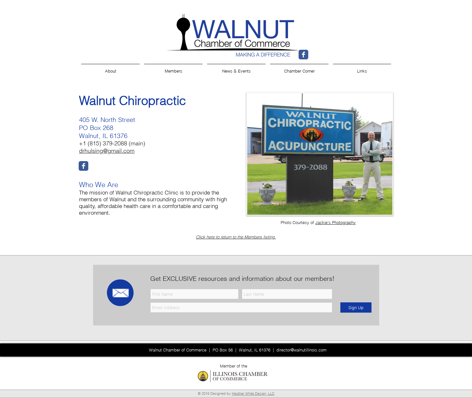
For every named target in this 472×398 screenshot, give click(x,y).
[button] (362, 68)
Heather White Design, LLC (253, 393)
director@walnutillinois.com (301, 349)
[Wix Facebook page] (303, 54)
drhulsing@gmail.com (107, 150)
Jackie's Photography (335, 222)
